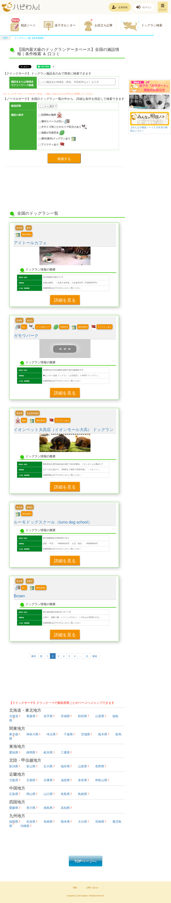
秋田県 (82, 716)
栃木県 (102, 734)
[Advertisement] (149, 62)
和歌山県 (101, 780)
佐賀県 (30, 821)
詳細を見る (65, 300)
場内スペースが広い (52, 121)
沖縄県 (24, 826)
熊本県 (65, 821)
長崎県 (48, 821)
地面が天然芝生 (50, 132)
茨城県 (85, 734)
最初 (33, 656)
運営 (75, 887)
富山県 (30, 766)
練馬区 (30, 507)
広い (24, 326)
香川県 (30, 807)
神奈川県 (32, 734)
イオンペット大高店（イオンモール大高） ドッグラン (64, 429)
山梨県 (82, 766)
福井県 (65, 766)
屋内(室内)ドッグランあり (56, 138)
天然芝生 (64, 326)
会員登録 (123, 7)
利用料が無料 (49, 114)
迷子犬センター (65, 25)
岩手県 (48, 716)
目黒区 (30, 581)
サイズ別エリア (43, 326)
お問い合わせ (92, 887)
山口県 (48, 794)
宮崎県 (99, 821)
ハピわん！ (21, 7)
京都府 (30, 780)
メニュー (163, 9)
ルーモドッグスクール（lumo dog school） (53, 522)
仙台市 (30, 320)
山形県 (99, 716)
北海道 (13, 716)
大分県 (82, 821)
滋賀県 (65, 780)
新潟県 (13, 766)
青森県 (30, 716)
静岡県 (30, 752)
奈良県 (82, 780)
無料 (24, 420)
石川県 (48, 766)
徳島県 (48, 807)
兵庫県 (48, 780)
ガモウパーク (26, 335)
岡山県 (30, 794)
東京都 (19, 507)
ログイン (147, 7)
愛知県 (19, 413)
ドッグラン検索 (151, 25)
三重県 (65, 752)
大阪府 (13, 780)
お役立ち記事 (104, 25)
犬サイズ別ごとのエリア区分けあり (61, 126)
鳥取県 (65, 794)
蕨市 (29, 227)
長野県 (99, 766)
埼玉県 (19, 227)
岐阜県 (48, 752)
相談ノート (28, 25)
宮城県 (19, 320)
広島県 (13, 794)
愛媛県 (13, 807)
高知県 (65, 807)
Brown (19, 595)
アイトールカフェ (30, 242)
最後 (94, 656)
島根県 (82, 794)
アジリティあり (50, 144)
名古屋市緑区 (33, 413)
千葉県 (68, 734)
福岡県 (13, 821)
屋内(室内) (26, 234)
